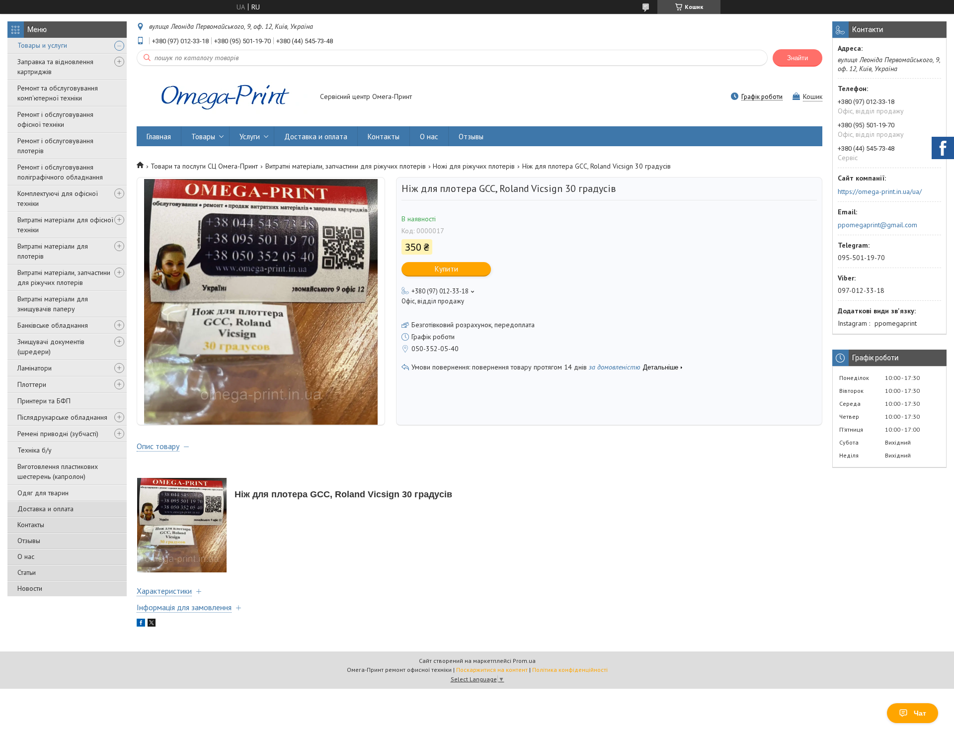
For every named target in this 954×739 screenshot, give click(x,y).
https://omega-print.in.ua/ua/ (880, 191)
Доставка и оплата (45, 508)
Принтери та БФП (44, 400)
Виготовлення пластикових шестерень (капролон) (57, 471)
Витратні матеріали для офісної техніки (65, 224)
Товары (203, 136)
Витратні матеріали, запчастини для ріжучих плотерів (63, 277)
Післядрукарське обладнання (62, 417)
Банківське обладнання (52, 325)
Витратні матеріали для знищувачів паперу (52, 303)
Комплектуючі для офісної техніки (57, 198)
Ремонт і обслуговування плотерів (55, 145)
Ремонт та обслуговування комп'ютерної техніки (57, 93)
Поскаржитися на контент (492, 669)
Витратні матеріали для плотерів (52, 251)
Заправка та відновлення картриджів (55, 66)
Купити (446, 269)
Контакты (30, 524)
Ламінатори (34, 368)
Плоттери (31, 384)
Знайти (797, 58)
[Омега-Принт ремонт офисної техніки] (224, 97)
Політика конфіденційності (570, 669)
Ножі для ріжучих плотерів (474, 166)
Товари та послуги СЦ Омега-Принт (204, 166)
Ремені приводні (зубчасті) (57, 433)
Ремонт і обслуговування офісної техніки (55, 119)
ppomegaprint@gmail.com (877, 224)
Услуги (249, 136)
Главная (159, 136)
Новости (29, 588)
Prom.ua (524, 660)
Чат (920, 713)
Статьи (26, 572)
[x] (152, 624)
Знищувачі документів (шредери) (50, 346)
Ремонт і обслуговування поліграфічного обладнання (60, 172)
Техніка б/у (34, 450)
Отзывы (28, 540)
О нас (25, 556)
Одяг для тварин (43, 492)
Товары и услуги (42, 45)
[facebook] (141, 624)
